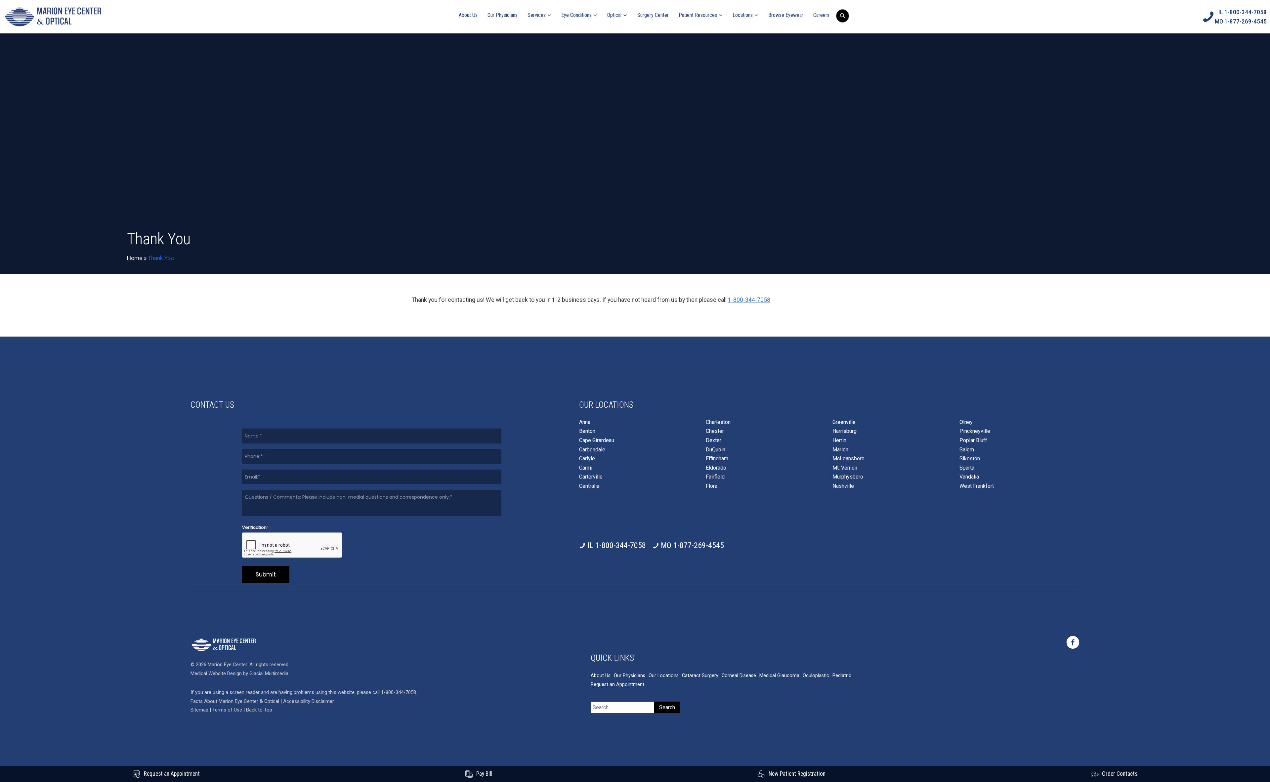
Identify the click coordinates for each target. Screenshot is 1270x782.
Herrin (839, 440)
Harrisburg (844, 431)
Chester (715, 431)
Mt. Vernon (844, 468)
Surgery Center (653, 15)
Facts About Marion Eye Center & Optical (234, 701)
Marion (840, 450)
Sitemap (199, 710)
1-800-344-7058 (749, 300)
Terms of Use (227, 710)
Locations (743, 15)
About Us (468, 15)
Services (537, 15)
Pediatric (841, 675)
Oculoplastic (816, 675)
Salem (966, 450)
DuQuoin (715, 450)
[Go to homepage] (53, 16)
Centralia (589, 486)
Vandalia (969, 477)
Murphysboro (847, 477)
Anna (584, 422)
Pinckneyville (974, 431)
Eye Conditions (576, 15)
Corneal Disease (739, 675)
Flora (711, 486)
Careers (821, 15)
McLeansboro (848, 459)
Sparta (966, 468)
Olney (966, 422)
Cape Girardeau (596, 440)
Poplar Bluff (973, 440)
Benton (587, 431)
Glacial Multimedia (268, 673)
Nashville (843, 486)
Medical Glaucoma (779, 675)
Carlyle (587, 459)
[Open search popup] (842, 16)
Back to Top (259, 710)
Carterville (591, 477)
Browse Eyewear (785, 15)
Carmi (585, 468)
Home (135, 258)
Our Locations (664, 675)
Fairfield (715, 477)
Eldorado (716, 468)
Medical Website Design (216, 673)
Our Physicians (502, 15)
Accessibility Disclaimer (308, 701)
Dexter (713, 440)
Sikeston (969, 459)
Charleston (718, 422)
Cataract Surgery (700, 675)
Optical (614, 15)
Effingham (717, 459)
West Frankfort (976, 486)
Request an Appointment (617, 684)
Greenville (844, 422)
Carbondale (592, 450)
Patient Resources (698, 15)
